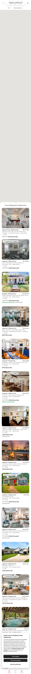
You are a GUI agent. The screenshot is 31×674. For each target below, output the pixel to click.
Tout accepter (15, 656)
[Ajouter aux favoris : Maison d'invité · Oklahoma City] (27, 210)
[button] (13, 236)
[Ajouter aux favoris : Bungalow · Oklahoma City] (27, 274)
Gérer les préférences (15, 664)
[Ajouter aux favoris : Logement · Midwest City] (27, 341)
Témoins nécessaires (15, 660)
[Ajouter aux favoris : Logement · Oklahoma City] (27, 241)
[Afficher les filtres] (27, 3)
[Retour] (3, 3)
